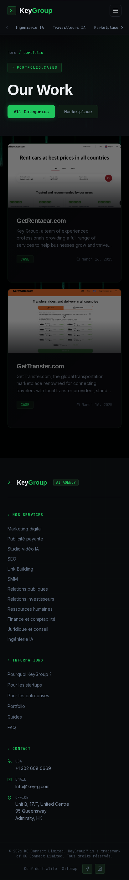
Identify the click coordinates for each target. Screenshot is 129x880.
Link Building (20, 569)
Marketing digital (25, 528)
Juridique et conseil (28, 629)
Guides (15, 716)
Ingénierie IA (29, 27)
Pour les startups (25, 685)
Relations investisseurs (31, 599)
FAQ (12, 727)
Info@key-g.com (32, 786)
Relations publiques (28, 589)
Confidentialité (40, 868)
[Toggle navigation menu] (115, 11)
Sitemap (69, 868)
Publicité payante (25, 538)
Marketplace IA (109, 27)
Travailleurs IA (69, 27)
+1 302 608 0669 (33, 768)
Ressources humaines (30, 609)
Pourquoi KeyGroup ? (30, 674)
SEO (12, 558)
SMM (13, 579)
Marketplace (78, 111)
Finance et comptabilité (31, 619)
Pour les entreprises (28, 695)
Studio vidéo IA (23, 548)
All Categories (31, 111)
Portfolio (16, 706)
